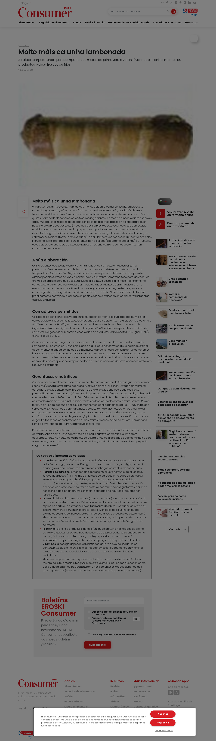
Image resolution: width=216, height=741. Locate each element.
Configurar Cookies (164, 731)
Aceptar (163, 714)
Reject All (163, 722)
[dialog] (114, 722)
